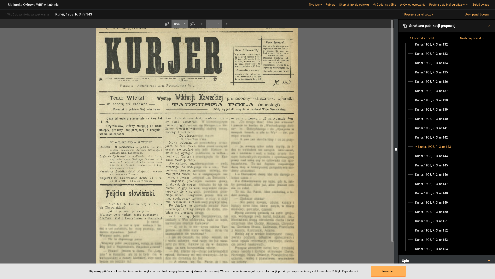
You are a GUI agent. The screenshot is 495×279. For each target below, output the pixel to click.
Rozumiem (388, 271)
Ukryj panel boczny (477, 14)
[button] (447, 26)
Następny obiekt (470, 38)
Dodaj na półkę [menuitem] (386, 4)
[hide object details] (396, 149)
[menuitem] (431, 44)
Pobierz (330, 4)
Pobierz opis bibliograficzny (447, 4)
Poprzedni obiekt (423, 38)
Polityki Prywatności (345, 271)
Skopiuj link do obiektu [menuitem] (354, 4)
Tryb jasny (315, 4)
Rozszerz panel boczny (419, 14)
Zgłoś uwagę (481, 4)
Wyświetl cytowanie (412, 4)
